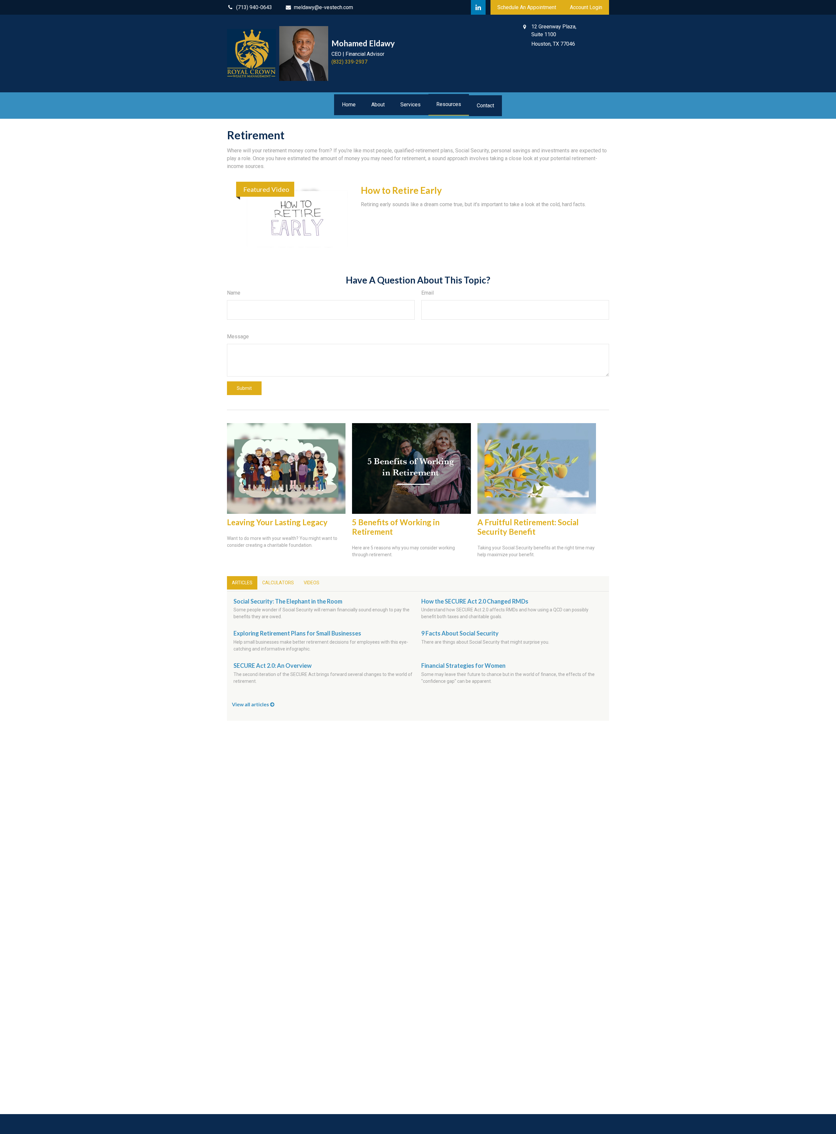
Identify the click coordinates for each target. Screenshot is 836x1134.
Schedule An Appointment (526, 7)
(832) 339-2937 (349, 62)
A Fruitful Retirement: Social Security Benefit (528, 526)
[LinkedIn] (478, 7)
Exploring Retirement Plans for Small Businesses (297, 633)
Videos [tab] (311, 582)
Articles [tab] (242, 582)
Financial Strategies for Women (463, 665)
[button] (348, 104)
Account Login (586, 7)
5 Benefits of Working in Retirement (396, 526)
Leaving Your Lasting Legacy (277, 522)
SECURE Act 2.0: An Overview (272, 665)
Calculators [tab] (278, 582)
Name (233, 293)
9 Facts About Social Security (460, 633)
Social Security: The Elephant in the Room (287, 601)
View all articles (251, 704)
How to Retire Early (401, 190)
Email (427, 293)
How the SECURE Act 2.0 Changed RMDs (474, 601)
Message (238, 336)
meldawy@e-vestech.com (323, 7)
